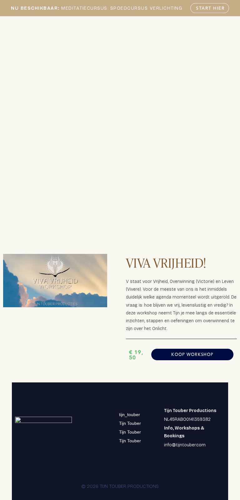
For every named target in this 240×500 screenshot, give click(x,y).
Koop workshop (192, 354)
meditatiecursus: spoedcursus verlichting (96, 8)
